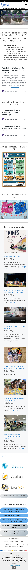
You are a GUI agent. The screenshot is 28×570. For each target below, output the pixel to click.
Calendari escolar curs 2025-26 (14, 496)
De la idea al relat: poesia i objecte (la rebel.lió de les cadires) (12, 436)
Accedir (4, 1)
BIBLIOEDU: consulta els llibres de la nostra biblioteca (14, 533)
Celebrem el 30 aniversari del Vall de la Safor (14, 526)
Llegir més (12, 302)
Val (20, 1)
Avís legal (2, 545)
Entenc (13, 567)
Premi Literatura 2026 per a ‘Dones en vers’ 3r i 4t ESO (14, 520)
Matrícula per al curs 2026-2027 (14, 515)
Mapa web (7, 546)
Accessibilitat (19, 546)
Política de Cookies (22, 545)
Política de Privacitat (11, 545)
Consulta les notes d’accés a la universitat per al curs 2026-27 (14, 510)
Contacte (13, 546)
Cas (23, 1)
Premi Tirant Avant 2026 (12, 256)
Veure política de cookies (14, 565)
